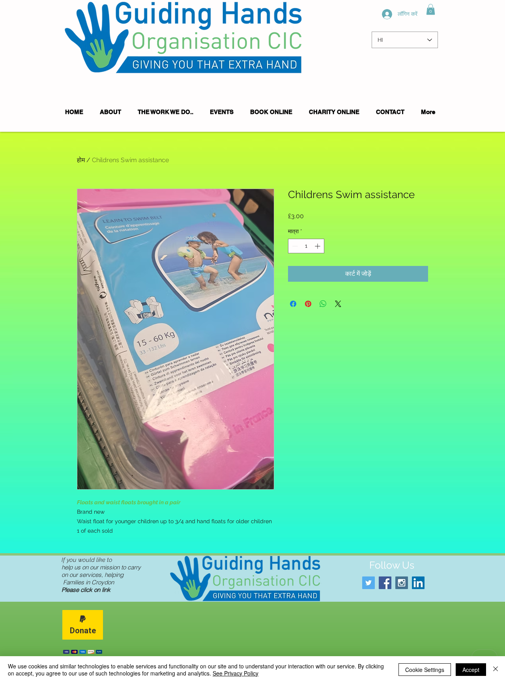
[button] (430, 9)
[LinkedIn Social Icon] (418, 582)
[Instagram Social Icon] (401, 582)
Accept (470, 670)
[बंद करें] (495, 669)
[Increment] (318, 246)
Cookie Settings (424, 670)
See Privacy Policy (235, 673)
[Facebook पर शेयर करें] (293, 304)
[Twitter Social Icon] (368, 582)
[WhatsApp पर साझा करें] (323, 304)
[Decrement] (294, 246)
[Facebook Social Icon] (385, 582)
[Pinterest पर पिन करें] (308, 304)
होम (81, 160)
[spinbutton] (306, 246)
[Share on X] (338, 304)
